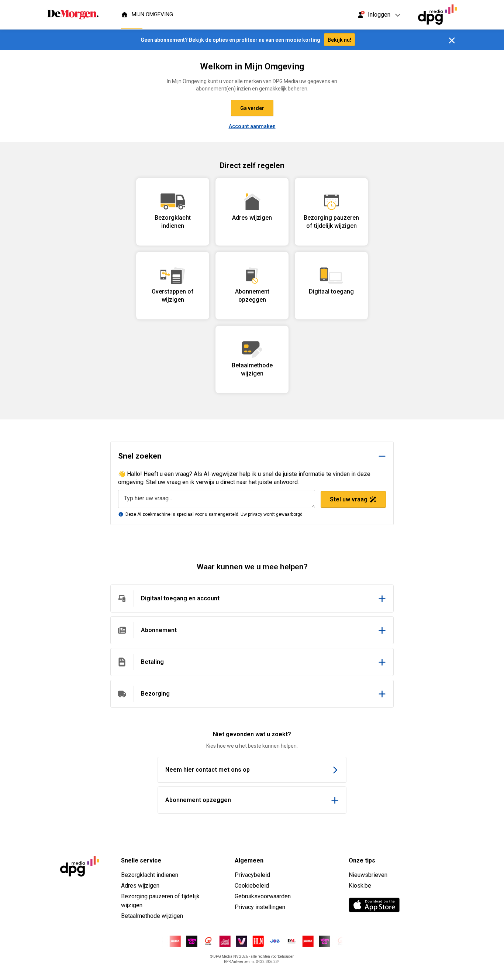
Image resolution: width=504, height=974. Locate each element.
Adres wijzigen (140, 885)
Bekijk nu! (339, 40)
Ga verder (252, 108)
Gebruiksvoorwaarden (263, 896)
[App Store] (374, 905)
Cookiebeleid (252, 885)
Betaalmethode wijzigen (152, 915)
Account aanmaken (252, 126)
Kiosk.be (360, 885)
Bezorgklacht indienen (149, 874)
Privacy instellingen (260, 906)
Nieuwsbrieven (368, 874)
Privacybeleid (252, 874)
